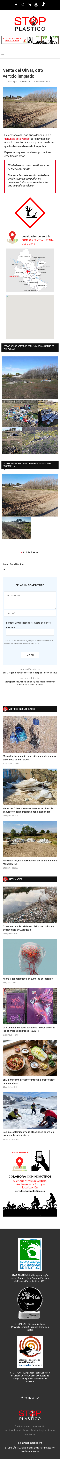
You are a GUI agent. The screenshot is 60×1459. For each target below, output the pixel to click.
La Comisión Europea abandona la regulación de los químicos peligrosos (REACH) (29, 1029)
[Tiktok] (43, 4)
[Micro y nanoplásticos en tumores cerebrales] (30, 957)
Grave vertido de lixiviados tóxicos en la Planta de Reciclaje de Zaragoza (28, 928)
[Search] (57, 54)
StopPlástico (24, 81)
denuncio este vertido (17, 138)
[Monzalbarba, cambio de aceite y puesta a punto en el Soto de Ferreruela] (30, 734)
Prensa (51, 1430)
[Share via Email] (37, 552)
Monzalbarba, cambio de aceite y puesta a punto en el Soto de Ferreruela (29, 758)
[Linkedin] (29, 4)
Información (38, 1426)
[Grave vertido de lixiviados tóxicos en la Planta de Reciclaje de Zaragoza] (30, 905)
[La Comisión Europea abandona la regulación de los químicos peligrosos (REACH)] (30, 1006)
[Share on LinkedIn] (29, 552)
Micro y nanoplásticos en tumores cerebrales (28, 978)
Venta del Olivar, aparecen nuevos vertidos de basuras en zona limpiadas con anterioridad (28, 810)
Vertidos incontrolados (17, 1430)
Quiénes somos (23, 1426)
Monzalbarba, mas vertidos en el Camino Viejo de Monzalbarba (30, 862)
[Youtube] (36, 4)
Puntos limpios (38, 1430)
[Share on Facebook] (26, 552)
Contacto (30, 1434)
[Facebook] (16, 4)
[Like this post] (23, 552)
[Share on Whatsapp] (31, 552)
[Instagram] (22, 4)
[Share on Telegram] (34, 552)
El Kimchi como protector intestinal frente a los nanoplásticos (29, 1081)
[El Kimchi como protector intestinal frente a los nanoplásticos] (30, 1058)
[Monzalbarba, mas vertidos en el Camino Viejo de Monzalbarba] (30, 839)
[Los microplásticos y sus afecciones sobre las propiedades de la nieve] (30, 1110)
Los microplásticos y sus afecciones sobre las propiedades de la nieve (28, 1134)
